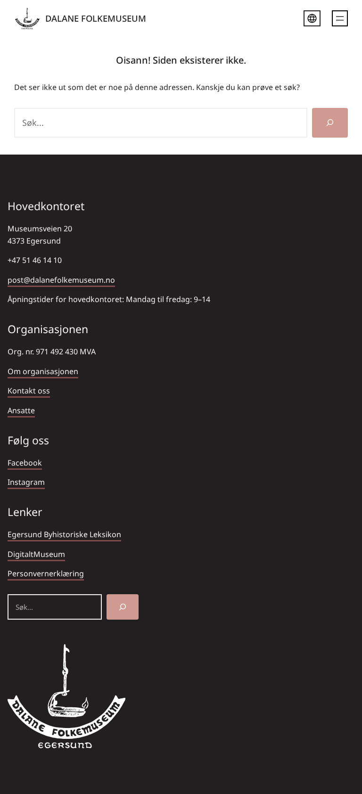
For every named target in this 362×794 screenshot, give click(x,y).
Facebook (25, 463)
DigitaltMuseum (36, 554)
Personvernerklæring (46, 573)
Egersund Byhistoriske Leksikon (64, 534)
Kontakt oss (29, 390)
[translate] (312, 20)
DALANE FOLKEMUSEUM (95, 18)
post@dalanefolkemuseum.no (61, 280)
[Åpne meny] (340, 18)
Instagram (26, 482)
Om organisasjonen (43, 371)
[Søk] (330, 123)
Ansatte (21, 410)
